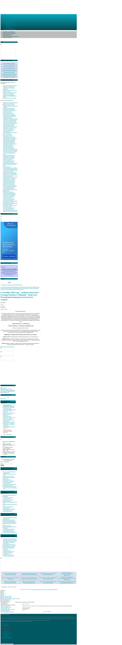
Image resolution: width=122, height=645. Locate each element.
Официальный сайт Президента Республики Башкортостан (29, 582)
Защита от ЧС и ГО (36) (8, 499)
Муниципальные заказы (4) (9, 546)
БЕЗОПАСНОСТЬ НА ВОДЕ (9, 98)
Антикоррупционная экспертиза (7, 411)
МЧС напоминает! (7, 35)
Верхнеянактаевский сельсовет (9, 74)
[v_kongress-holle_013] (5, 599)
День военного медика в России (8, 609)
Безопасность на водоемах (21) (9, 495)
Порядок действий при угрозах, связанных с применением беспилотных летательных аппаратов (10, 87)
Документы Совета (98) (8, 476)
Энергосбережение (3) (8, 511)
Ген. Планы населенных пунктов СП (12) (8, 498)
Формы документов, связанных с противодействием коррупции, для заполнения (9, 416)
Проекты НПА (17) (7, 479)
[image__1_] (3, 592)
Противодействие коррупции (9, 32)
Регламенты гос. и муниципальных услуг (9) (8, 551)
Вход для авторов (47, 611)
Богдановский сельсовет (9, 65)
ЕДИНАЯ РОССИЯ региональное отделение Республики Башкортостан (29, 574)
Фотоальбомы (9, 26)
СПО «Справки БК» (7, 434)
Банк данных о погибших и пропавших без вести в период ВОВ (48, 578)
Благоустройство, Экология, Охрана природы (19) (9, 509)
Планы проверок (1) (7, 525)
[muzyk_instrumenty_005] (6, 597)
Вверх (23, 610)
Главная (4, 623)
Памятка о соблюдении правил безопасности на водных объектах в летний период (9, 93)
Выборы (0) (5, 496)
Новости (2, 304)
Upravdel (5, 309)
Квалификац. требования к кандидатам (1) (9, 543)
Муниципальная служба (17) (9, 544)
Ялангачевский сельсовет (9, 72)
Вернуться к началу (7, 638)
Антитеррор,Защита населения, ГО (8, 632)
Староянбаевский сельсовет (9, 76)
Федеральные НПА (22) (8, 485)
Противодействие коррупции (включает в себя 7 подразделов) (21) (10, 487)
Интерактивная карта (10, 28)
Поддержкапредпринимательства (8, 636)
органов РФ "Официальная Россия (49, 574)
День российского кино (6, 607)
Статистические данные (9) (9, 531)
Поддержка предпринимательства (10, 36)
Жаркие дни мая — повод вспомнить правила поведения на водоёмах (10, 106)
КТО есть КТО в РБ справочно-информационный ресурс (10, 574)
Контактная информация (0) (9, 521)
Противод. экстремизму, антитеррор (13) (8, 507)
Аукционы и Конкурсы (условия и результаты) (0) (8, 555)
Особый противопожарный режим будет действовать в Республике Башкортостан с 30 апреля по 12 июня (9, 110)
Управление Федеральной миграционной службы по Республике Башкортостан (67, 578)
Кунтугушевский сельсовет (9, 63)
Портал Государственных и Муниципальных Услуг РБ (10, 582)
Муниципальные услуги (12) (9, 545)
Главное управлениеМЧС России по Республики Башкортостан (67, 574)
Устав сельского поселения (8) (9, 484)
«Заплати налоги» (10, 270)
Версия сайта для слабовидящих (7, 346)
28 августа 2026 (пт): (5, 608)
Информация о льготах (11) (9, 519)
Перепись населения (7, 37)
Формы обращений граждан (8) (10, 532)
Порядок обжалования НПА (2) (10, 526)
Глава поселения (9, 23)
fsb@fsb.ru (8, 443)
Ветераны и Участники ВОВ (12, 25)
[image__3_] (3, 595)
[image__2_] (3, 594)
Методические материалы (8, 412)
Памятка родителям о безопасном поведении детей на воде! (10, 103)
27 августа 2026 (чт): (5, 606)
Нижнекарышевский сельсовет (9, 70)
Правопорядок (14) (7, 501)
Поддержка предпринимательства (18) (9, 528)
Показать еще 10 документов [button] (7, 100)
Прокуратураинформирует (6, 625)
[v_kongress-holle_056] (5, 600)
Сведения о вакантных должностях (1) (8, 553)
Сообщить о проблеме (9, 256)
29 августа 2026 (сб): (5, 610)
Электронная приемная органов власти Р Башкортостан (10, 578)
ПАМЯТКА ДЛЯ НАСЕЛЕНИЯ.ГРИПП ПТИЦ (11, 284)
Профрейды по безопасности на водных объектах (10, 91)
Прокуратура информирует (9, 31)
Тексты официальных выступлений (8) (7, 482)
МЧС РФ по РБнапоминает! (6, 634)
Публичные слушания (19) (9, 480)
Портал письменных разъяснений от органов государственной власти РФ (29, 578)
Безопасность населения (8, 34)
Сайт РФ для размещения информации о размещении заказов (48, 582)
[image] (2, 591)
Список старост (9, 27)
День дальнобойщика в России (7, 611)
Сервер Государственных (45, 573)
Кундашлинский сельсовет (9, 67)
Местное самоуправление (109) (10, 522)
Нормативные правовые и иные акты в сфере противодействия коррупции (9, 408)
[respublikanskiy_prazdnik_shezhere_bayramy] (10, 598)
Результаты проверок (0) (8, 530)
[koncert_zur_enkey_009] (6, 596)
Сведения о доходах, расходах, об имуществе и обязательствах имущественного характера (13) (10, 540)
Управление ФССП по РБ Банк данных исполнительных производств (66, 582)
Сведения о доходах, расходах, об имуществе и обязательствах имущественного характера (9, 420)
